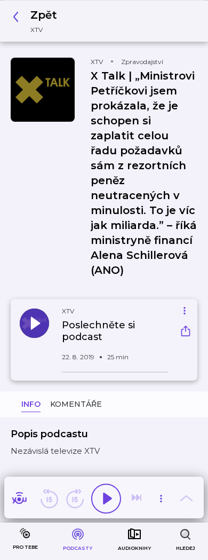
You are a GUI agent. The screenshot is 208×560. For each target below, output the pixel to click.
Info (31, 404)
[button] (38, 21)
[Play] (106, 498)
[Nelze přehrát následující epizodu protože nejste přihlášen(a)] (137, 498)
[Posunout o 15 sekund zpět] (49, 498)
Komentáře (76, 404)
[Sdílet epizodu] (185, 332)
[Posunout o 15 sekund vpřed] (74, 498)
